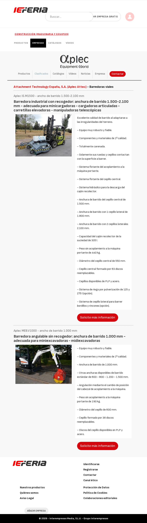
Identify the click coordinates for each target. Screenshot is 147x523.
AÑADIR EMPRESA (36, 510)
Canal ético (90, 480)
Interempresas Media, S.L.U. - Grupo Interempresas (78, 518)
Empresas (38, 43)
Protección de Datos (96, 487)
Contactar (118, 74)
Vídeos (70, 43)
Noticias (85, 73)
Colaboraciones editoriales (100, 498)
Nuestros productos (32, 487)
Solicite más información (97, 317)
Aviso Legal (27, 498)
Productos (21, 43)
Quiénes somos (29, 493)
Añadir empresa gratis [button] (102, 16)
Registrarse (90, 469)
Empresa (100, 73)
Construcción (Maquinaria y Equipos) (42, 34)
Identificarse (91, 464)
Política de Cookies (95, 493)
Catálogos (54, 43)
